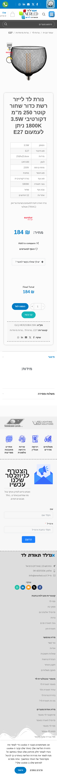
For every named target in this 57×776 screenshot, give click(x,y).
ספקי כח (51, 606)
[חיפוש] (44, 14)
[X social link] (33, 4)
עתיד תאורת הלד (47, 689)
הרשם (28, 539)
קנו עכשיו (28, 314)
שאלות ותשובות (48, 653)
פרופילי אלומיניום (47, 612)
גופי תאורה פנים (47, 623)
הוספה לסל (20, 306)
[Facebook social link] (37, 4)
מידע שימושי (49, 637)
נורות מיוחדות (22, 32)
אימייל (50, 523)
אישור (20, 770)
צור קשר (51, 642)
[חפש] (5, 24)
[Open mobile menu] (51, 14)
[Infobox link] (8, 4)
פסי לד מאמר (49, 725)
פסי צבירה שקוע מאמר (44, 736)
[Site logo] (28, 14)
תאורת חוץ (50, 628)
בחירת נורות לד (48, 695)
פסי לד (52, 601)
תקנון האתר (49, 664)
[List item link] (28, 570)
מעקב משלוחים (48, 670)
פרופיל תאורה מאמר (45, 720)
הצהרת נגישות (48, 659)
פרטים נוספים (36, 770)
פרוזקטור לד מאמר (46, 714)
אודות (52, 648)
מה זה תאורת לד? (47, 700)
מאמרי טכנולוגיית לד (45, 678)
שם (51, 509)
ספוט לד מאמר (48, 731)
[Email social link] (28, 4)
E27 (10, 32)
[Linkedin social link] (24, 4)
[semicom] (14, 423)
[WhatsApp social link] (19, 4)
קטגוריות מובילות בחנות (43, 595)
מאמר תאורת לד (47, 684)
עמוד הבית (48, 32)
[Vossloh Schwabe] (42, 423)
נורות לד (36, 32)
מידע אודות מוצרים (46, 709)
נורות (53, 617)
